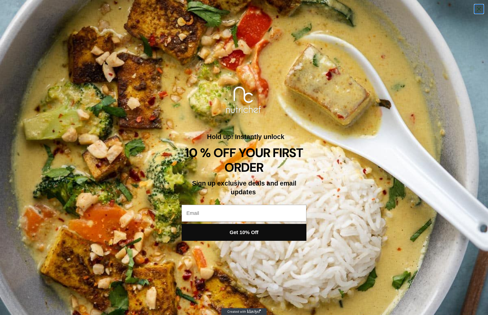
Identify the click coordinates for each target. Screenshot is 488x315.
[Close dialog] (478, 9)
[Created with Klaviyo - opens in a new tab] (244, 311)
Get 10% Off (244, 232)
